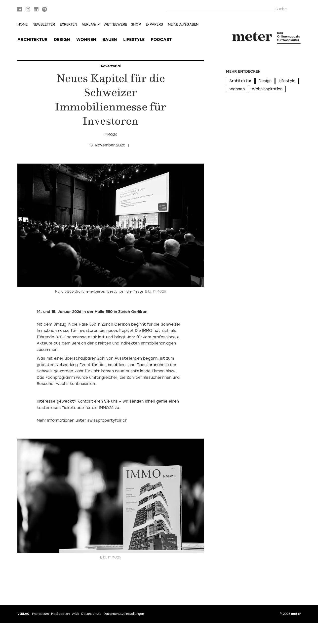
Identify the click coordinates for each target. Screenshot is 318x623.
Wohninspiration (267, 89)
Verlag (23, 613)
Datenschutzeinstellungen (124, 613)
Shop (136, 24)
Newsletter (44, 24)
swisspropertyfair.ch (107, 420)
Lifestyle (134, 39)
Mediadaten (60, 613)
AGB (75, 613)
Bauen (109, 39)
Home (22, 24)
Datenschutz (91, 613)
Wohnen (86, 39)
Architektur (32, 39)
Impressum (40, 613)
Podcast (161, 39)
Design (62, 39)
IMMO (147, 330)
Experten (68, 24)
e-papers (154, 24)
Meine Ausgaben (183, 24)
